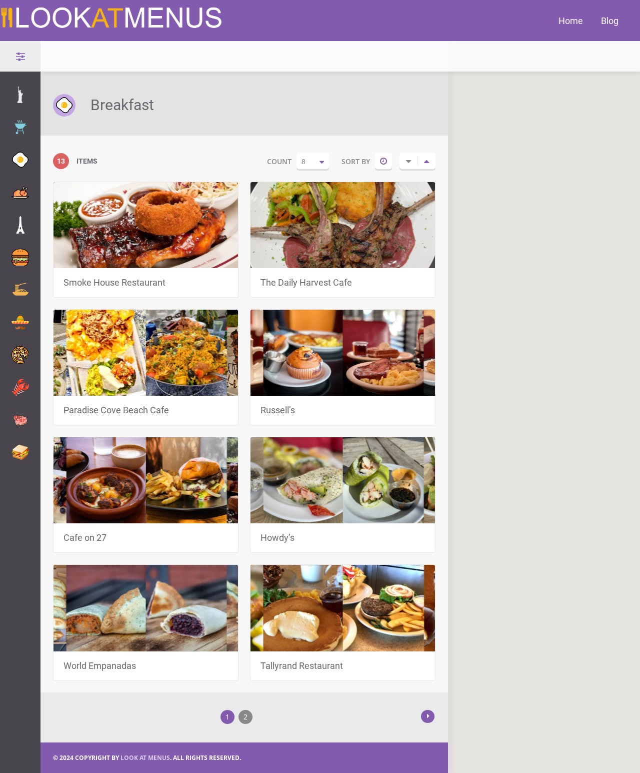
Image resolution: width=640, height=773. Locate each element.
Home (570, 21)
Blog (609, 21)
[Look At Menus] (112, 25)
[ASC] (409, 161)
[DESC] (427, 161)
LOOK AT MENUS (145, 757)
